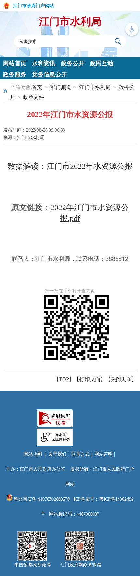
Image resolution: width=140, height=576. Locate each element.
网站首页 (14, 63)
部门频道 (60, 87)
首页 (37, 87)
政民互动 (101, 63)
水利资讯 (43, 63)
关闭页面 (121, 379)
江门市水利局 (70, 21)
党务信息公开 (49, 74)
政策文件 (33, 97)
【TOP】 (64, 379)
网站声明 (103, 454)
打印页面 (89, 379)
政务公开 (72, 63)
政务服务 (14, 74)
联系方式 (80, 454)
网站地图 (33, 454)
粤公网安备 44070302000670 (41, 499)
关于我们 (57, 454)
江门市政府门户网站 (33, 5)
